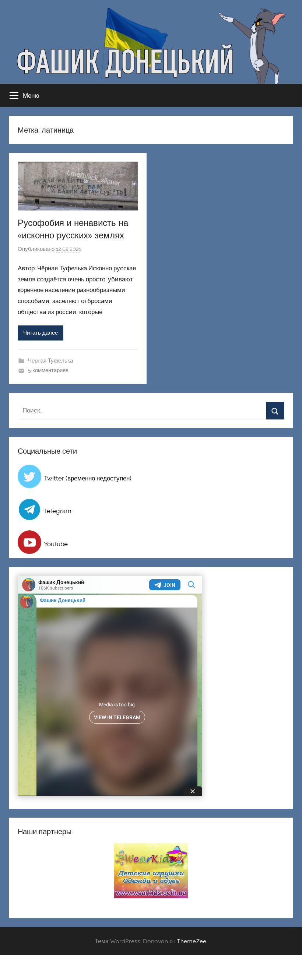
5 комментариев (48, 370)
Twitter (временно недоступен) (87, 478)
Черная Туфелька (50, 360)
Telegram (57, 511)
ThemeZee (191, 941)
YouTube (56, 544)
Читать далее (40, 332)
